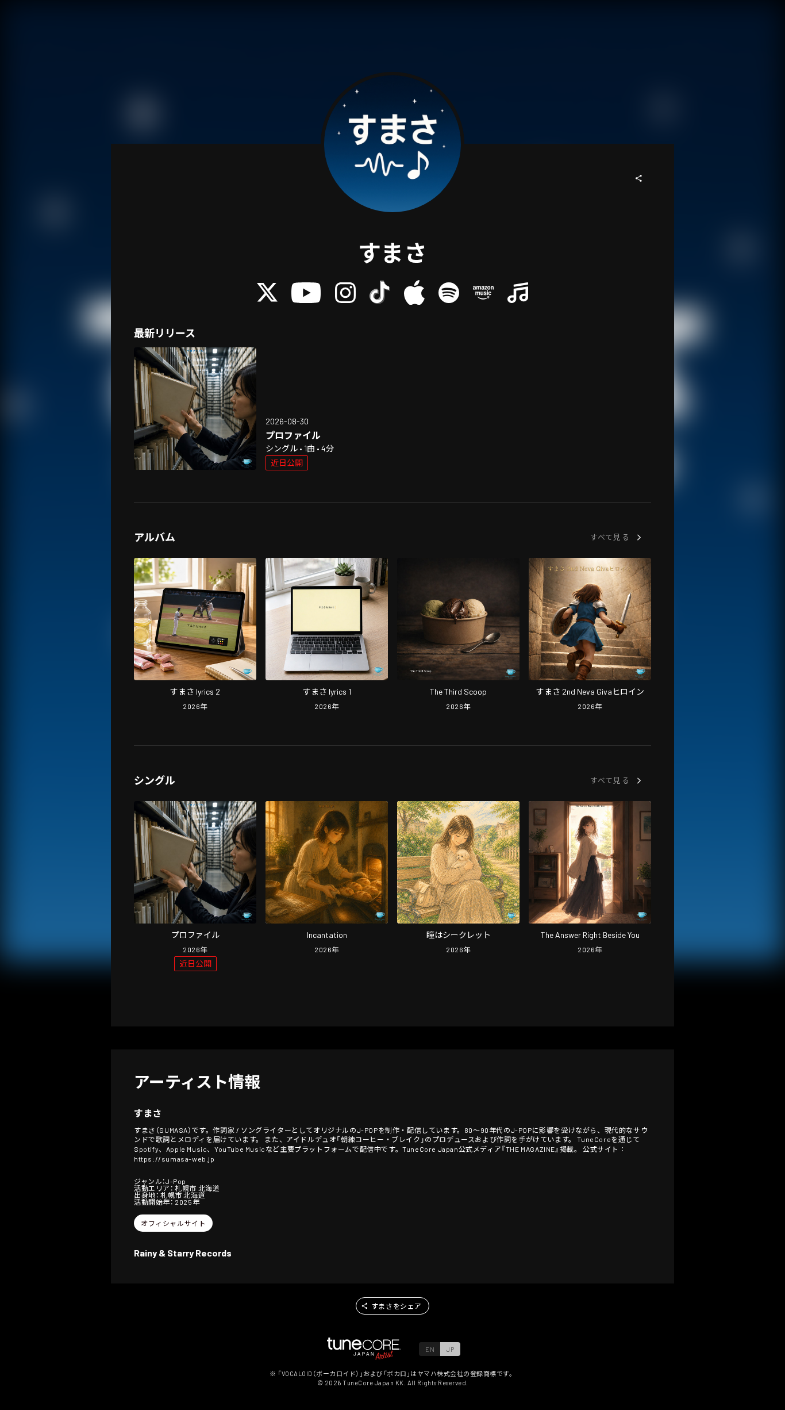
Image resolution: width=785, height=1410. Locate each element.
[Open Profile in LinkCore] (195, 408)
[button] (639, 178)
